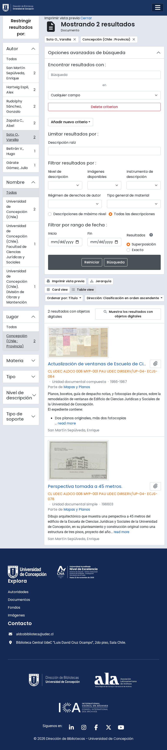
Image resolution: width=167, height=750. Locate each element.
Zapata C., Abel (20, 123)
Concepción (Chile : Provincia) (20, 341)
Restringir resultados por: (21, 27)
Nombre (15, 182)
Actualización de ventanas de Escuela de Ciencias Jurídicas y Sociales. (98, 363)
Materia (14, 361)
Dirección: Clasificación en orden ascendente (123, 298)
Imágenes (16, 615)
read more (67, 423)
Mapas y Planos (76, 386)
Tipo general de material (128, 195)
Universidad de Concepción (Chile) (20, 209)
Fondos (14, 607)
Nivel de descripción (19, 395)
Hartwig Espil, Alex (20, 90)
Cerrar (86, 18)
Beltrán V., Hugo (20, 151)
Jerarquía (103, 281)
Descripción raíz (62, 142)
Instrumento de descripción (140, 174)
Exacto (138, 249)
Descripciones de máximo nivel (79, 213)
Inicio (52, 233)
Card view (59, 289)
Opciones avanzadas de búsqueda (86, 53)
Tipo (10, 377)
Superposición (144, 244)
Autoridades (18, 591)
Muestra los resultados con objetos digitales (130, 314)
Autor (12, 49)
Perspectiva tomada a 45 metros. (85, 486)
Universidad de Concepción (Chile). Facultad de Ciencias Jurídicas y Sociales (20, 244)
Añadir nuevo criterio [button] (69, 121)
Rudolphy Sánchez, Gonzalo (20, 106)
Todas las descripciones (134, 213)
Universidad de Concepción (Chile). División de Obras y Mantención (20, 287)
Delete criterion (104, 106)
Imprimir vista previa (67, 281)
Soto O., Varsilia (20, 137)
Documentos (19, 599)
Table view (85, 289)
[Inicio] (20, 7)
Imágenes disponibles (97, 174)
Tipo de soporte (15, 416)
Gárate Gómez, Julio (20, 165)
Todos (11, 58)
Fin (89, 233)
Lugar (12, 317)
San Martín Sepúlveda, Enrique (20, 73)
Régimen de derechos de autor (74, 195)
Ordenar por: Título (63, 298)
